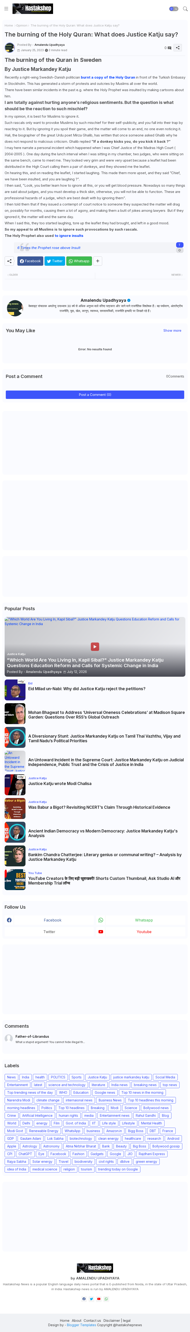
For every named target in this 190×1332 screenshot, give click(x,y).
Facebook (58, 1154)
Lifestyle (128, 1123)
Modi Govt (15, 1131)
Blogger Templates (81, 1325)
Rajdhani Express (152, 1154)
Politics (46, 1108)
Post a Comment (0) (95, 394)
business (93, 1131)
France (167, 1131)
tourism (86, 1169)
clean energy (108, 1138)
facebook (52, 920)
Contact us (92, 1320)
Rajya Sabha (16, 1161)
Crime (11, 1115)
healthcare (133, 1138)
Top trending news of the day (30, 1092)
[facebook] (84, 1299)
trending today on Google (118, 1169)
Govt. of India (76, 1123)
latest (38, 1085)
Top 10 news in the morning (142, 1092)
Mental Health (151, 1123)
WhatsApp (72, 1131)
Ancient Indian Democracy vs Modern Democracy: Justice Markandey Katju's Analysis (103, 833)
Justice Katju (97, 1077)
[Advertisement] (39, 442)
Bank (106, 1146)
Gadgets (97, 1154)
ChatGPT (25, 1154)
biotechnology (81, 1138)
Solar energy (42, 1161)
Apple (11, 1146)
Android (173, 1138)
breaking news (145, 1085)
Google (115, 1154)
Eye (41, 1154)
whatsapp (144, 920)
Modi (114, 1108)
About (76, 1320)
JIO (130, 1154)
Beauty (121, 1146)
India (25, 1077)
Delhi (26, 1123)
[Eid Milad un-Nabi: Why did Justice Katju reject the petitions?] (15, 689)
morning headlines (21, 1108)
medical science (44, 1169)
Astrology (29, 1146)
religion (69, 1169)
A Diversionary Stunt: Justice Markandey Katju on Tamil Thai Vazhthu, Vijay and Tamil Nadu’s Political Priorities (104, 738)
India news (119, 1085)
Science (131, 1108)
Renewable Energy (43, 1131)
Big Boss (139, 1146)
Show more (172, 330)
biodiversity (83, 1161)
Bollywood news (156, 1108)
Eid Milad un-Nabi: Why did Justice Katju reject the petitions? (87, 688)
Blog (165, 1115)
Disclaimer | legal (116, 1320)
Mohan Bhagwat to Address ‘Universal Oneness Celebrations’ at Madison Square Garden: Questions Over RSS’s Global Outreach (106, 714)
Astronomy (51, 1146)
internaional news (79, 1100)
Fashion (78, 1154)
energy (42, 1123)
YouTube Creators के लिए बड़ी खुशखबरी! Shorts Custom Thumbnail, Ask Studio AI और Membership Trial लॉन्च (104, 880)
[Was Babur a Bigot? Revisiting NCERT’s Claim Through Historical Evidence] (15, 808)
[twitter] (91, 1299)
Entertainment (17, 1085)
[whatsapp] (106, 1299)
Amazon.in (114, 1131)
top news (170, 1085)
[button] (173, 9)
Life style (109, 1123)
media (89, 1115)
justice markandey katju (131, 1077)
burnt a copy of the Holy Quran (108, 77)
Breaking (97, 1108)
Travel (63, 1161)
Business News (110, 1100)
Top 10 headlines (71, 1108)
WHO (63, 1092)
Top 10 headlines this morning (150, 1100)
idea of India (16, 1169)
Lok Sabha (55, 1138)
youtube (144, 931)
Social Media (165, 1077)
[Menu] (6, 8)
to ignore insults (69, 235)
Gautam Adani (30, 1138)
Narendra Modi (18, 1100)
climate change (48, 1100)
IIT (94, 1123)
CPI (9, 1154)
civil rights (106, 1161)
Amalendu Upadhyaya (103, 300)
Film (57, 1123)
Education (81, 1092)
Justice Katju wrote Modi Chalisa (60, 783)
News (11, 1077)
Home (9, 25)
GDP (10, 1138)
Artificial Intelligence (37, 1115)
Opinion (21, 25)
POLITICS (58, 1077)
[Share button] (97, 261)
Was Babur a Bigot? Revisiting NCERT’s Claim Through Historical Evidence (99, 807)
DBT (153, 1131)
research (154, 1138)
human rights (68, 1115)
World (11, 1123)
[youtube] (99, 1299)
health (40, 1077)
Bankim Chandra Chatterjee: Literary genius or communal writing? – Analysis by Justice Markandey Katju (105, 857)
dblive (125, 1161)
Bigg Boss (135, 1131)
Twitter (49, 931)
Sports (77, 1077)
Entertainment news (115, 1115)
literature (98, 1085)
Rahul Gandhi (146, 1115)
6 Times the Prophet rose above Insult (48, 247)
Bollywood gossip (166, 1146)
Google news (105, 1092)
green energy (146, 1161)
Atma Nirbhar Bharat (81, 1146)
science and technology (67, 1085)
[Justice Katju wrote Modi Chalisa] (15, 784)
